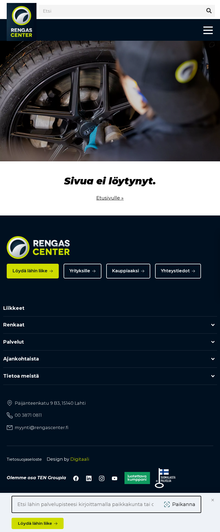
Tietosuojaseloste (24, 459)
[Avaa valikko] (208, 30)
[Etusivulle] (21, 22)
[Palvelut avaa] (213, 342)
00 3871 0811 (28, 415)
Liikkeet (13, 308)
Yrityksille (79, 270)
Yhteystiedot (175, 270)
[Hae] (209, 11)
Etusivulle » (110, 198)
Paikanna (183, 504)
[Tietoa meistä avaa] (213, 376)
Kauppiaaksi (125, 270)
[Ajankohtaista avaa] (213, 359)
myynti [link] (41, 427)
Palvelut (13, 342)
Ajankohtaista (21, 359)
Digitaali (79, 459)
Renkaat (13, 325)
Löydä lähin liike (30, 270)
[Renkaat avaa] (213, 325)
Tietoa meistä (21, 376)
